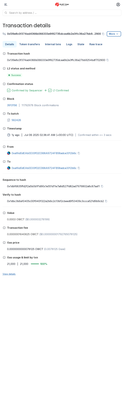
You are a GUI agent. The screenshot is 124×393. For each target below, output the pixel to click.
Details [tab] (9, 44)
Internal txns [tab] (53, 44)
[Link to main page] (62, 4)
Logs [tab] (69, 44)
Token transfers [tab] (29, 44)
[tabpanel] (62, 163)
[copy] (103, 34)
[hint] (4, 53)
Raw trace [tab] (95, 44)
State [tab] (81, 44)
